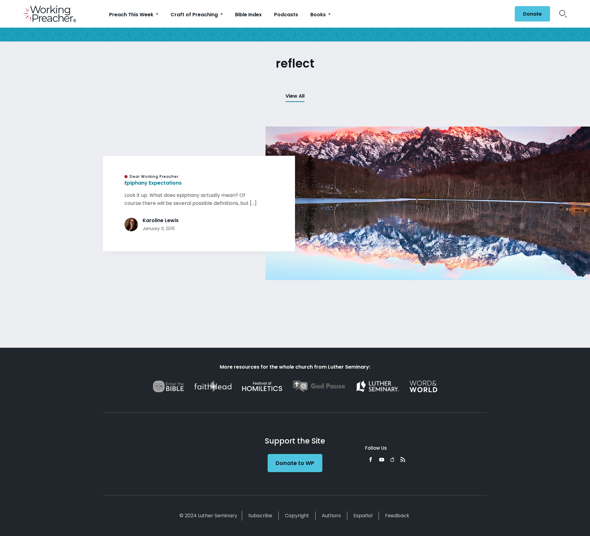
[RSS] (402, 459)
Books (318, 14)
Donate (532, 14)
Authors (331, 515)
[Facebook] (370, 459)
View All (295, 96)
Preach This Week (132, 14)
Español (362, 515)
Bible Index (248, 14)
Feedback (397, 515)
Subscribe (260, 515)
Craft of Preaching (195, 14)
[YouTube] (381, 459)
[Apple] (392, 459)
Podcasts (286, 14)
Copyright (297, 515)
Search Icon (563, 13)
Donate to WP (295, 463)
